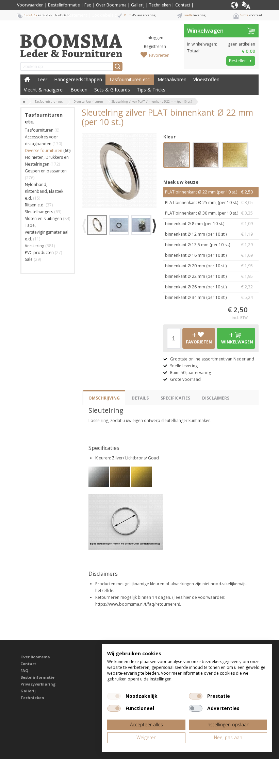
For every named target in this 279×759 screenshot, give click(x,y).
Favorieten (159, 55)
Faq (88, 5)
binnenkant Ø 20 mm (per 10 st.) (209, 266)
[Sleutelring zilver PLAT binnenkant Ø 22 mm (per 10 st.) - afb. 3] (141, 225)
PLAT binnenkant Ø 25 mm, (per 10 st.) (209, 202)
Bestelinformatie (64, 5)
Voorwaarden (30, 5)
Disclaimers (215, 398)
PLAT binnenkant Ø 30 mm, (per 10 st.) (209, 213)
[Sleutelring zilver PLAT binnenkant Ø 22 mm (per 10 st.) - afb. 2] (119, 225)
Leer (42, 79)
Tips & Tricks (151, 89)
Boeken (78, 89)
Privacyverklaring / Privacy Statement (52, 15)
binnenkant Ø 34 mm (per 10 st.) (209, 297)
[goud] (235, 156)
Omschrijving (104, 398)
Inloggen (155, 37)
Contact (182, 5)
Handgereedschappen (78, 79)
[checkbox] (114, 696)
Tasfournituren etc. (130, 79)
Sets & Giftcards (112, 89)
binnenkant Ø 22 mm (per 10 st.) (209, 276)
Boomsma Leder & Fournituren (27, 79)
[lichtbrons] (206, 156)
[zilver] (176, 156)
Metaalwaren (172, 79)
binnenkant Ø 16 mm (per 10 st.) (209, 255)
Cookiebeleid (104, 15)
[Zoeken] (117, 66)
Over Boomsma (111, 5)
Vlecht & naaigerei (44, 89)
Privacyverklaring (37, 684)
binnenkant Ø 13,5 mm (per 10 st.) (209, 245)
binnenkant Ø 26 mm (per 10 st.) (209, 287)
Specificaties (175, 398)
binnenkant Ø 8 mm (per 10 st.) (209, 223)
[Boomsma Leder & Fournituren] (24, 102)
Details (140, 398)
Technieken (160, 5)
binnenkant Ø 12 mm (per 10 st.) (209, 234)
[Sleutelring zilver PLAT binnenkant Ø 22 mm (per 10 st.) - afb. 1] (119, 170)
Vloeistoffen (206, 79)
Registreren (155, 46)
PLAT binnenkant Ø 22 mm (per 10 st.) (209, 192)
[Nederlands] (251, 5)
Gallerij (138, 5)
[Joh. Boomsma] (71, 42)
